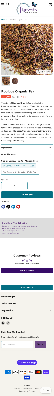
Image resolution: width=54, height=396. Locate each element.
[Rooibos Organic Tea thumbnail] (5, 81)
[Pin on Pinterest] (18, 207)
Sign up (40, 344)
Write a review (27, 270)
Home (4, 19)
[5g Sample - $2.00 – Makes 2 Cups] (18, 168)
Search (27, 386)
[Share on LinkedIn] (13, 207)
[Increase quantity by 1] (24, 185)
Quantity (4, 180)
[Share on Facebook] (3, 207)
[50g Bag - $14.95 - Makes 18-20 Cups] (20, 175)
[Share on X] (8, 207)
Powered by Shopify (27, 391)
